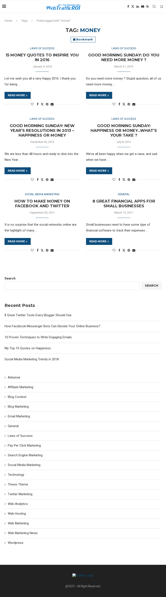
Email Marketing (19, 416)
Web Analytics (18, 504)
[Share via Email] (52, 104)
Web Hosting (17, 514)
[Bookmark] (162, 6)
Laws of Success (20, 436)
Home (8, 20)
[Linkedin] (137, 6)
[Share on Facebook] (37, 104)
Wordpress (15, 543)
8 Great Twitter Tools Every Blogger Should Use (38, 315)
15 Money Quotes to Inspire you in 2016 (42, 57)
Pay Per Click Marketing (24, 445)
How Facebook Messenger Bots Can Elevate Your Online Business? (52, 326)
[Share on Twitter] (42, 104)
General (13, 426)
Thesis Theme (18, 484)
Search (10, 278)
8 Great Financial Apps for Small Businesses (124, 203)
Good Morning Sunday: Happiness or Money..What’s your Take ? (124, 130)
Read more (16, 95)
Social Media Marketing (24, 465)
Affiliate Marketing (20, 387)
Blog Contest (17, 397)
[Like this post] (32, 104)
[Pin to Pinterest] (47, 104)
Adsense (14, 377)
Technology (16, 475)
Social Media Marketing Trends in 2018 (32, 359)
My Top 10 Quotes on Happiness (28, 348)
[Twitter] (132, 6)
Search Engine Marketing (25, 455)
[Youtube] (142, 6)
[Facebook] (128, 6)
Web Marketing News (23, 533)
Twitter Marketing (20, 494)
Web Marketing (18, 523)
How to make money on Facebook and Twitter (42, 203)
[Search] (154, 6)
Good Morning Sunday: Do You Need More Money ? (123, 57)
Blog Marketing (18, 407)
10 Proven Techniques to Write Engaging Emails (38, 337)
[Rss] (147, 6)
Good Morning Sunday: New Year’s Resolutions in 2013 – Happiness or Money (42, 130)
